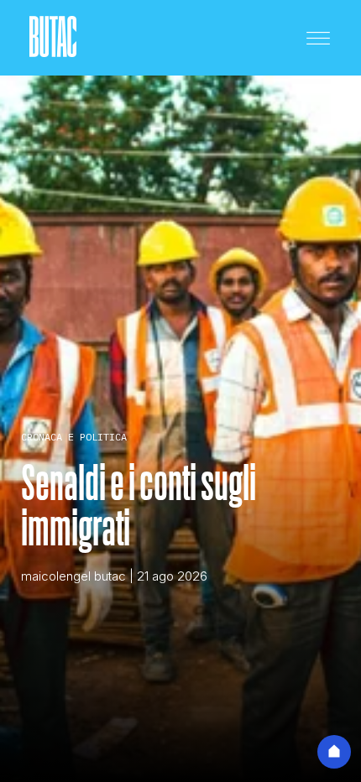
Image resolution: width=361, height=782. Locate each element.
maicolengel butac (73, 576)
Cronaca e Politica (74, 436)
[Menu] (318, 37)
